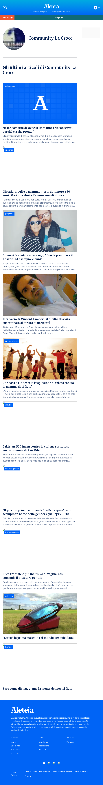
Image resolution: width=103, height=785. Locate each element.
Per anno (70, 742)
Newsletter (43, 742)
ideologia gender (12, 468)
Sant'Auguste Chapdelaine (61, 12)
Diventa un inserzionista (62, 771)
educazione (10, 86)
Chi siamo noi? (31, 771)
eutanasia (9, 596)
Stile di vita (15, 746)
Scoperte (15, 753)
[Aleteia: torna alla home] (51, 6)
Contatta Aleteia (80, 771)
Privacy (28, 776)
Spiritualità (15, 749)
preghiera (9, 213)
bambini (8, 647)
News (13, 742)
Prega (57, 17)
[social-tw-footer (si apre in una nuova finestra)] (54, 763)
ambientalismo (11, 341)
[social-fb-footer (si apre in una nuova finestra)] (49, 763)
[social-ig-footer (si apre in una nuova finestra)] (59, 763)
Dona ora (5, 17)
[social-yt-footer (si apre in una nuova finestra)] (44, 763)
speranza (9, 150)
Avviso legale (44, 771)
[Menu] (16, 7)
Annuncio (42, 749)
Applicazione (44, 746)
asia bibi (8, 405)
